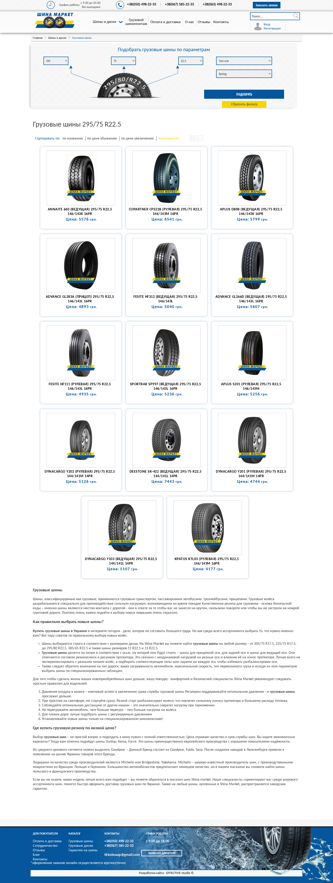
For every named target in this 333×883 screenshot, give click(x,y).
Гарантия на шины (83, 850)
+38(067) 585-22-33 (179, 4)
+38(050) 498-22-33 (141, 4)
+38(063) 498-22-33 (217, 4)
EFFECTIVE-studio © (180, 873)
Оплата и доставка (165, 22)
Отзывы (204, 22)
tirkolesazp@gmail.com (122, 855)
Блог (36, 855)
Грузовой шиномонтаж (136, 22)
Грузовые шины (81, 841)
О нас (189, 22)
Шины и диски (104, 22)
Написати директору (161, 853)
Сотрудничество (45, 846)
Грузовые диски (81, 846)
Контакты (221, 22)
